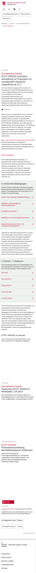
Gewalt (20, 526)
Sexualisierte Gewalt (8, 526)
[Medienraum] (14, 9)
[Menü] (4, 9)
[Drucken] (26, 109)
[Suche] (9, 9)
